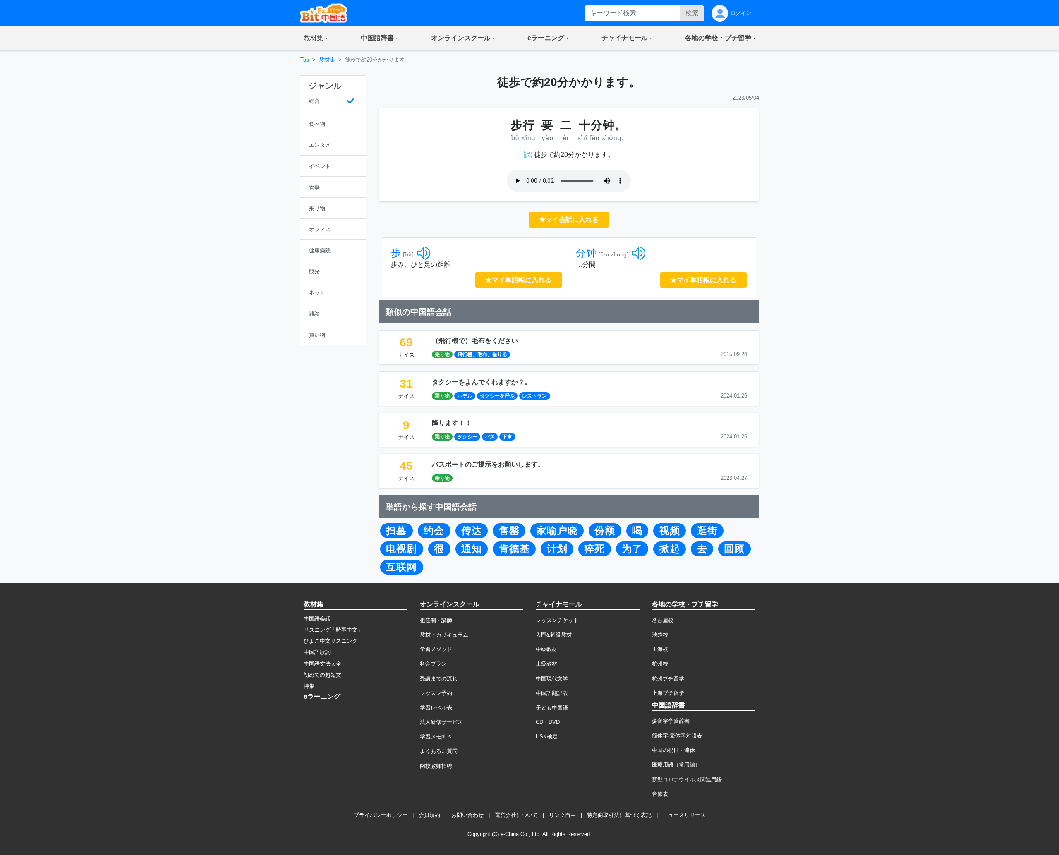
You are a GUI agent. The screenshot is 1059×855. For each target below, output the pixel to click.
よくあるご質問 (439, 751)
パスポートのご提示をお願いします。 (488, 464)
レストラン (534, 396)
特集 (309, 686)
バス (490, 437)
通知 (471, 549)
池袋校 (660, 635)
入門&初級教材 (554, 635)
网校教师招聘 (436, 766)
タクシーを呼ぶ (497, 396)
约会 (434, 530)
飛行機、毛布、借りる (482, 354)
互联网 (401, 567)
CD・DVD (548, 722)
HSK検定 (547, 736)
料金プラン (433, 664)
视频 (669, 530)
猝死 (594, 549)
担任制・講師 (436, 620)
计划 (557, 549)
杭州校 (660, 664)
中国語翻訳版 (552, 693)
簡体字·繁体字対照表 (677, 736)
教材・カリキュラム (444, 635)
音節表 (660, 794)
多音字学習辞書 (671, 721)
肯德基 (514, 549)
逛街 (707, 530)
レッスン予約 (436, 693)
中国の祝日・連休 (673, 750)
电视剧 (401, 549)
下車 (507, 437)
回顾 (734, 549)
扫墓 (396, 530)
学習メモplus (435, 736)
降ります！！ (452, 422)
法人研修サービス (441, 722)
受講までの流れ (439, 678)
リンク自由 (562, 815)
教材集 (327, 60)
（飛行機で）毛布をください (475, 340)
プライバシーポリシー (380, 815)
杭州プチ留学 (668, 678)
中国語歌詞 (317, 652)
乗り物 (442, 354)
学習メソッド (436, 649)
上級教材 (546, 664)
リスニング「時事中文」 (333, 630)
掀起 (669, 549)
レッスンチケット (557, 620)
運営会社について (516, 815)
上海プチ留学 (668, 693)
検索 (692, 13)
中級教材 (546, 649)
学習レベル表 (436, 707)
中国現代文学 (552, 678)
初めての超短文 (322, 675)
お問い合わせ (467, 815)
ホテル (465, 396)
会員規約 (429, 815)
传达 (471, 530)
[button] (316, 38)
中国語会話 (317, 619)
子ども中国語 (552, 707)
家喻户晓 (557, 530)
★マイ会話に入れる (569, 219)
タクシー (467, 437)
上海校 (660, 649)
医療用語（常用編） (676, 765)
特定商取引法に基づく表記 (619, 815)
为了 (632, 549)
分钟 (586, 253)
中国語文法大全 (322, 664)
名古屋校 (662, 620)
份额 (604, 530)
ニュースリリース (684, 815)
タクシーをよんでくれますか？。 (481, 382)
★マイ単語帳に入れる (518, 279)
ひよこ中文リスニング (330, 641)
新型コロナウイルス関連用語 (687, 779)
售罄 (509, 530)
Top (304, 60)
